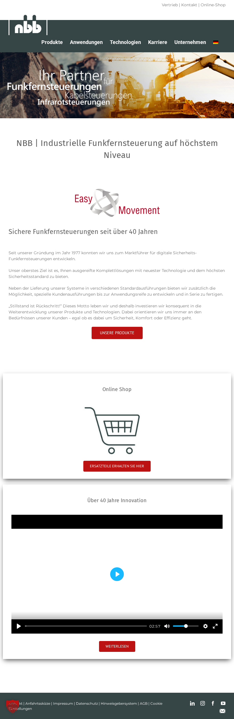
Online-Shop (213, 4)
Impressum (63, 703)
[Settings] (205, 626)
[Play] (18, 626)
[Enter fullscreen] (215, 626)
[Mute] (167, 626)
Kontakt (189, 4)
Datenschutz (87, 703)
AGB (144, 703)
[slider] (86, 626)
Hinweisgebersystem (119, 703)
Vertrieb (170, 4)
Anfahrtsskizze (37, 703)
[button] (12, 706)
